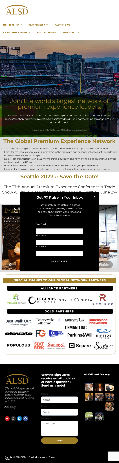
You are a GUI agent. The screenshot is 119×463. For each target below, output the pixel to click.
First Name (41, 235)
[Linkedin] (19, 418)
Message (46, 418)
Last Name (41, 247)
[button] (94, 196)
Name (44, 394)
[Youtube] (7, 418)
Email (44, 406)
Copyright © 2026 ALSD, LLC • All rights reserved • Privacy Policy (30, 458)
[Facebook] (25, 418)
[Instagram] (13, 418)
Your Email (41, 224)
